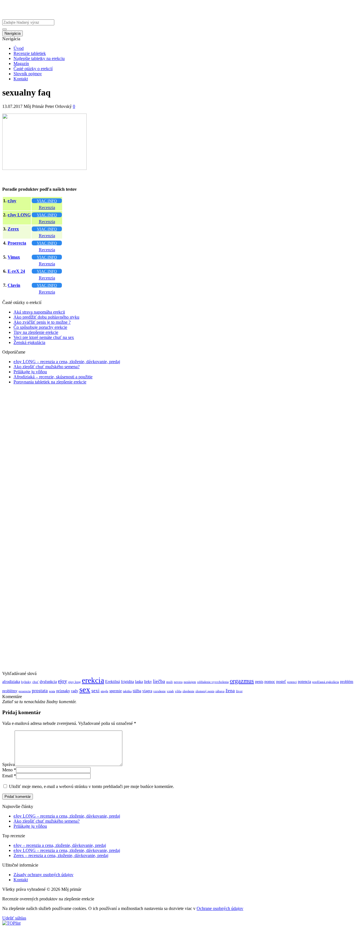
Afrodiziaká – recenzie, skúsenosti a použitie (53, 376)
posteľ (281, 681)
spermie (115, 691)
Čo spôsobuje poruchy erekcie (40, 327)
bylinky (26, 681)
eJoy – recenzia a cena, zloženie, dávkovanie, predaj (60, 845)
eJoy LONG (19, 214)
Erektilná (112, 681)
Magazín (21, 63)
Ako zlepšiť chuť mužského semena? (47, 366)
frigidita (127, 681)
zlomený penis (204, 691)
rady (74, 691)
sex (84, 689)
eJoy (12, 200)
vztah (170, 691)
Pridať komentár (17, 796)
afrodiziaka (11, 681)
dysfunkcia (48, 681)
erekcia (93, 680)
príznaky (63, 691)
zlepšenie (188, 691)
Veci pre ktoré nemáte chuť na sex (44, 337)
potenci (292, 681)
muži (169, 681)
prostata (40, 690)
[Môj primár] (37, 16)
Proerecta (17, 243)
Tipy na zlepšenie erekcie (36, 332)
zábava (219, 691)
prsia (52, 691)
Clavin (14, 285)
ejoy (62, 681)
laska (139, 681)
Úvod (19, 48)
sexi (95, 690)
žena (230, 690)
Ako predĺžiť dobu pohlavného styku (46, 317)
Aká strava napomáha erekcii (39, 312)
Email (7, 775)
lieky (148, 681)
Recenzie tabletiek (30, 53)
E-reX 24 (16, 271)
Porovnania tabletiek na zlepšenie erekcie (50, 381)
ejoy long (74, 681)
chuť (35, 681)
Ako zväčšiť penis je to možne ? (42, 322)
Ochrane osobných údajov (220, 908)
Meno (7, 769)
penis (259, 681)
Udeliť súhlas (14, 918)
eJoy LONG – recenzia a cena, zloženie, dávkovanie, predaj (67, 361)
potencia (304, 681)
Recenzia (47, 207)
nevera (178, 681)
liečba (159, 681)
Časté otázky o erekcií (33, 68)
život (239, 691)
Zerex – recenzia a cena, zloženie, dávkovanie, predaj (61, 855)
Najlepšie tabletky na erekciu (39, 58)
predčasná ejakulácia (325, 681)
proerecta (25, 691)
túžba (137, 691)
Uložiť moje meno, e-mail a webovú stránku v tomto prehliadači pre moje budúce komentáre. (91, 786)
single (104, 691)
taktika (127, 691)
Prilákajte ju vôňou (30, 371)
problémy (9, 691)
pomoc (269, 681)
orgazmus (242, 681)
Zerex (13, 229)
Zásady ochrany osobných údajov (43, 874)
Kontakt (21, 78)
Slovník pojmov (28, 73)
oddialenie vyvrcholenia (213, 681)
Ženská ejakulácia (29, 342)
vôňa (178, 691)
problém (346, 681)
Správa (8, 764)
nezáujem (190, 681)
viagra (147, 691)
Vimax (14, 257)
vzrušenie (159, 691)
